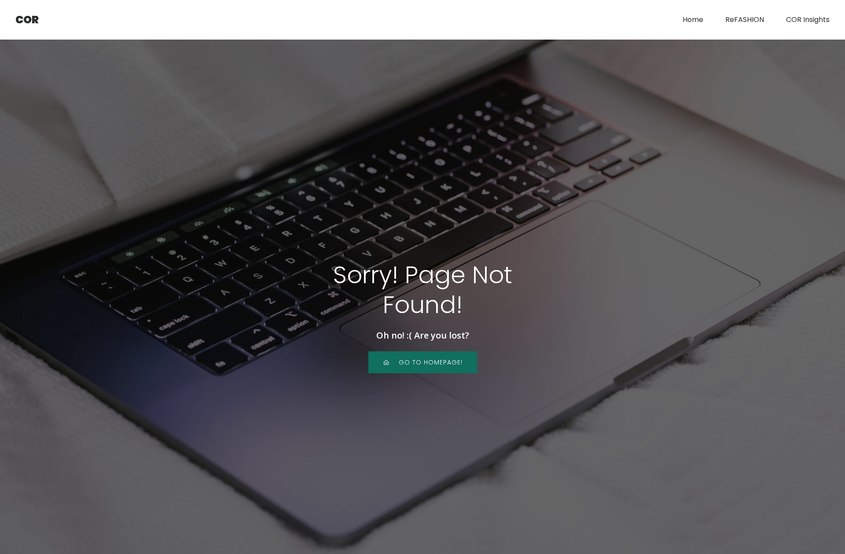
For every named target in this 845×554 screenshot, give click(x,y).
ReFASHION (744, 20)
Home (693, 20)
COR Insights (808, 20)
